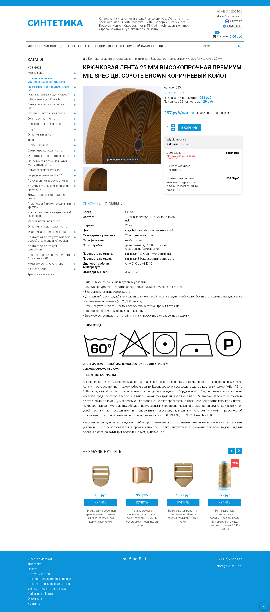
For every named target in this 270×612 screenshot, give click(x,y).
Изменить (185, 144)
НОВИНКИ (34, 67)
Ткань (31, 140)
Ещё (160, 46)
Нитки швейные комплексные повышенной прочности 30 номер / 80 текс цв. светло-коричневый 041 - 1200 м (224, 519)
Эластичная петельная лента (47, 232)
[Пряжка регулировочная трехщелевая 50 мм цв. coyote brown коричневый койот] (183, 475)
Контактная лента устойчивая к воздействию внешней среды (49, 238)
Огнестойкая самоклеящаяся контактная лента (47, 162)
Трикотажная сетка (41, 274)
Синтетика (235, 21)
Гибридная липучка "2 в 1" (45, 175)
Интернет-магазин (42, 46)
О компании (35, 598)
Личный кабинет (140, 46)
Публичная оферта (40, 593)
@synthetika (234, 26)
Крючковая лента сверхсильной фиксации (49, 214)
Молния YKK (36, 73)
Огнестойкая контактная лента (48, 156)
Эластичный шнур (39, 134)
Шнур (31, 129)
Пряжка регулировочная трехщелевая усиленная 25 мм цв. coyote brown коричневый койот (101, 516)
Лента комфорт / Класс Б (44, 99)
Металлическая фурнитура (46, 263)
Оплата (84, 46)
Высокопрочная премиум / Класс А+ (49, 88)
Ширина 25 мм (212, 58)
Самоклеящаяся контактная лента (46, 106)
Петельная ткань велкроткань (48, 180)
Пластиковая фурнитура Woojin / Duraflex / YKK (49, 256)
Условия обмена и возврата (47, 589)
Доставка (67, 46)
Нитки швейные (38, 145)
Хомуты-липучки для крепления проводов (48, 187)
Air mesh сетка (37, 269)
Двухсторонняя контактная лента (46, 196)
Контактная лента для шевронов (42, 247)
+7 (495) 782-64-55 (229, 11)
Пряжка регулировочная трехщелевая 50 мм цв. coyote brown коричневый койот (183, 516)
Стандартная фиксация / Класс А (49, 94)
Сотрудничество (39, 574)
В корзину (189, 127)
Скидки (99, 46)
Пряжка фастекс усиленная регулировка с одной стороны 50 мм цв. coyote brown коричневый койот (142, 518)
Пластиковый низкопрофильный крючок (49, 205)
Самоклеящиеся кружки (44, 170)
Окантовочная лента (41, 118)
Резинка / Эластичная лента (46, 124)
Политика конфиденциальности (49, 584)
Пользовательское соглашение (49, 579)
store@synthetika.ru (229, 16)
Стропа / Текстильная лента (46, 113)
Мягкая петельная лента (44, 221)
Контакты (116, 46)
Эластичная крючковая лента (47, 226)
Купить (101, 502)
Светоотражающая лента (45, 150)
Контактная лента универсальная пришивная (46, 80)
